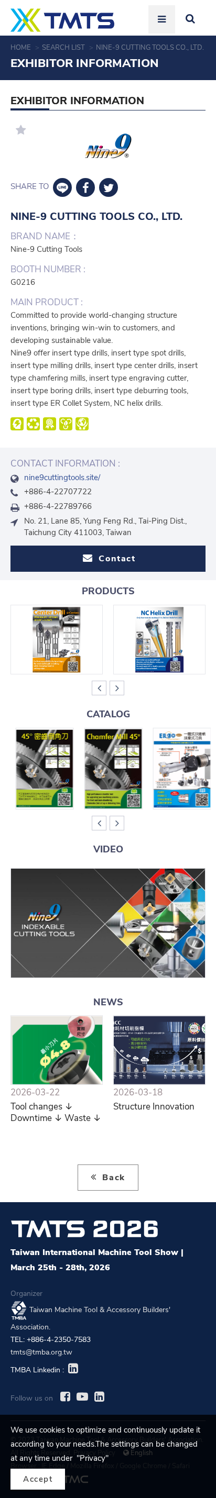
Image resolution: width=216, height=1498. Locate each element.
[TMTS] (62, 20)
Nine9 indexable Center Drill (57, 639)
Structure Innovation (154, 1107)
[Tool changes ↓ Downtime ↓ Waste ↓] (56, 1050)
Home (21, 47)
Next (117, 688)
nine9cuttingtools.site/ (62, 477)
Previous (99, 688)
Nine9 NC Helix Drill (159, 639)
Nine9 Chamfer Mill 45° (108, 768)
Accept (37, 1479)
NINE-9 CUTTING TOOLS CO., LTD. (151, 47)
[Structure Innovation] (159, 1050)
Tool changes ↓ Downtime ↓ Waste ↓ (55, 1112)
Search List (64, 47)
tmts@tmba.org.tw (41, 1352)
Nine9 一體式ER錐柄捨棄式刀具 (177, 768)
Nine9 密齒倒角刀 (40, 768)
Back (112, 1177)
